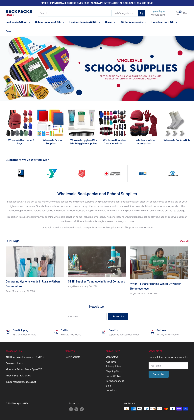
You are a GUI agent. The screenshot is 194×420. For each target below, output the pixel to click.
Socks (108, 21)
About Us (111, 361)
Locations (111, 390)
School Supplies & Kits (48, 21)
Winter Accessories (131, 21)
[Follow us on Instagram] (82, 409)
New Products (72, 356)
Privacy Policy (113, 366)
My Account (158, 14)
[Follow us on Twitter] (76, 409)
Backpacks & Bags (16, 21)
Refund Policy (113, 376)
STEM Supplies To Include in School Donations (96, 281)
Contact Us (112, 356)
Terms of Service (115, 380)
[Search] (141, 13)
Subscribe (118, 316)
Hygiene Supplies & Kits (83, 21)
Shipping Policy (114, 371)
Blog (108, 385)
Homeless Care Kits (163, 21)
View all (184, 241)
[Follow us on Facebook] (71, 409)
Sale (8, 31)
